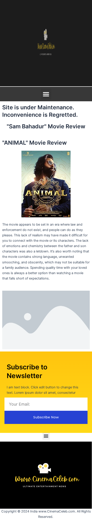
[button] (46, 94)
